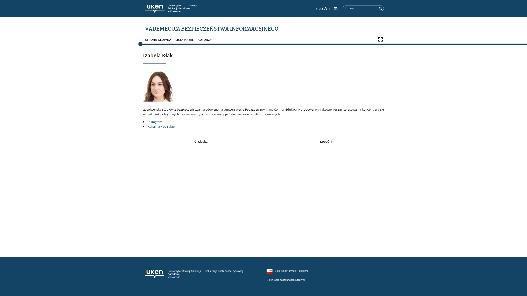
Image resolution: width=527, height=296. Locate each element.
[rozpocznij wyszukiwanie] (380, 8)
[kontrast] (335, 9)
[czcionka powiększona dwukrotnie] (327, 7)
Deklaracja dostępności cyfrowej (224, 271)
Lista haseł (184, 40)
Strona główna (158, 40)
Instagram (155, 122)
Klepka (203, 142)
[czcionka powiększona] (321, 7)
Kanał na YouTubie (161, 127)
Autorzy (205, 40)
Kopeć (324, 142)
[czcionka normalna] (316, 7)
